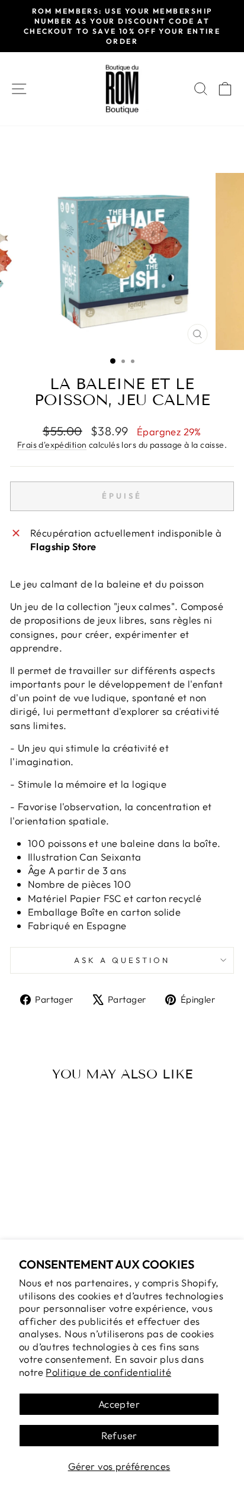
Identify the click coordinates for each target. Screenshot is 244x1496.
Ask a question (122, 960)
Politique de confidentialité (108, 1372)
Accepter (119, 1404)
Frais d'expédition (51, 444)
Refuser (119, 1435)
